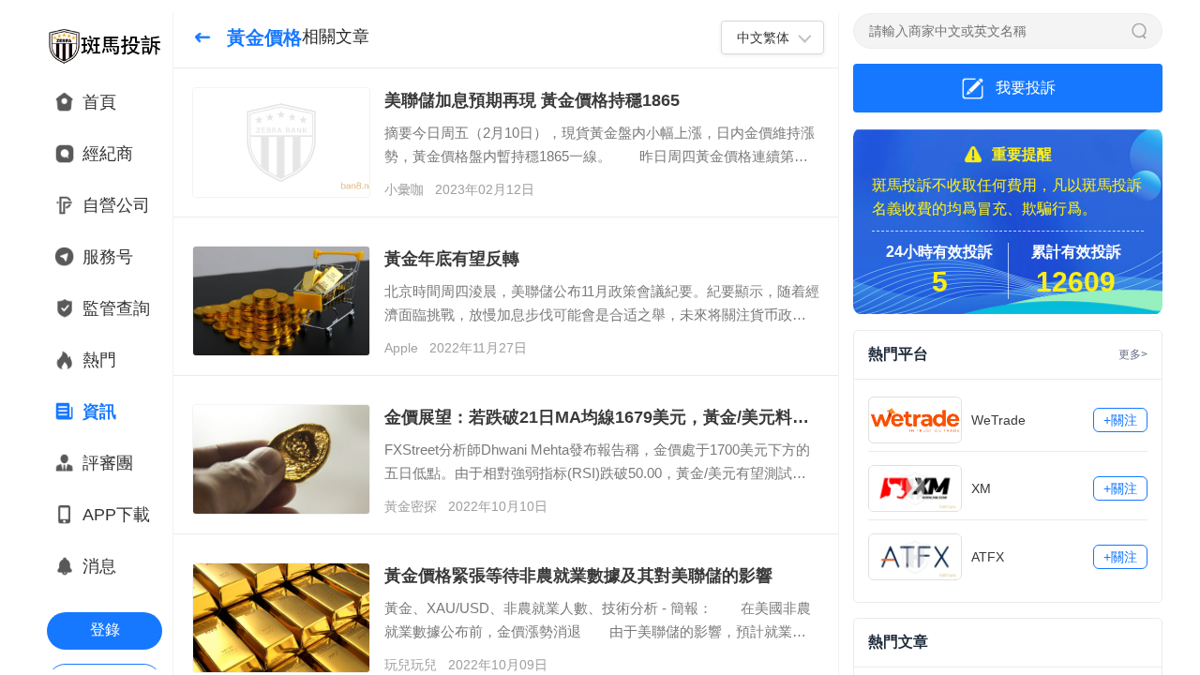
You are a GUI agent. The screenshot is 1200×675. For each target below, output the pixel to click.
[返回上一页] (203, 37)
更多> (1133, 354)
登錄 (105, 630)
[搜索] (1139, 30)
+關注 (1120, 420)
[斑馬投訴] (104, 46)
